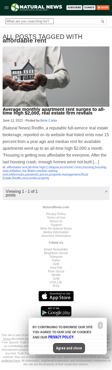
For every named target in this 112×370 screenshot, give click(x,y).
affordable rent (17, 167)
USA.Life (56, 282)
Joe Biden (29, 171)
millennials (16, 174)
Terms (7, 338)
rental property (39, 178)
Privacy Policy (56, 214)
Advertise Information (56, 236)
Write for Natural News (56, 228)
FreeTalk (56, 268)
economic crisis (71, 167)
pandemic (32, 174)
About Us (56, 221)
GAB (56, 279)
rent (25, 178)
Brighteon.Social (56, 253)
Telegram (56, 257)
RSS (56, 286)
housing (88, 167)
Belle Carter (48, 120)
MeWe (56, 275)
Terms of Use (56, 217)
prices (44, 174)
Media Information (56, 232)
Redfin (17, 178)
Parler (56, 260)
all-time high (37, 167)
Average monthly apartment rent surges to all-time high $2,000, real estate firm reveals (54, 111)
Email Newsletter (56, 249)
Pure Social (56, 271)
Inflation (15, 171)
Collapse (52, 167)
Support (56, 225)
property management (64, 174)
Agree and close (69, 348)
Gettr (56, 264)
